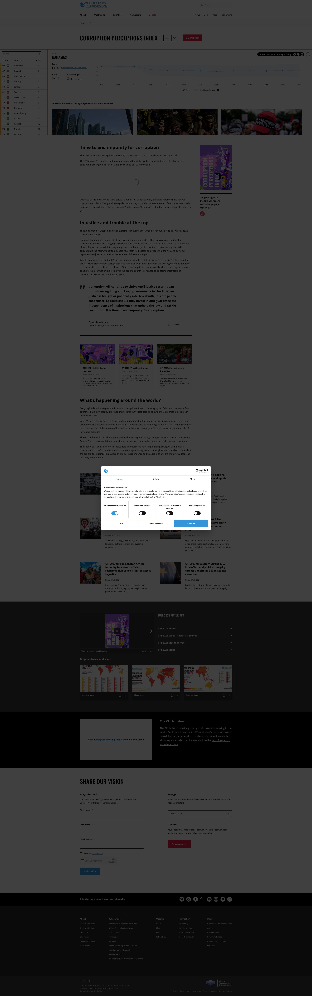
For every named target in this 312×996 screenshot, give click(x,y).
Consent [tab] (119, 479)
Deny (121, 523)
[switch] (142, 513)
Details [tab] (156, 479)
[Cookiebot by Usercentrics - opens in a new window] (197, 471)
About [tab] (192, 479)
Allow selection (156, 523)
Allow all (191, 523)
